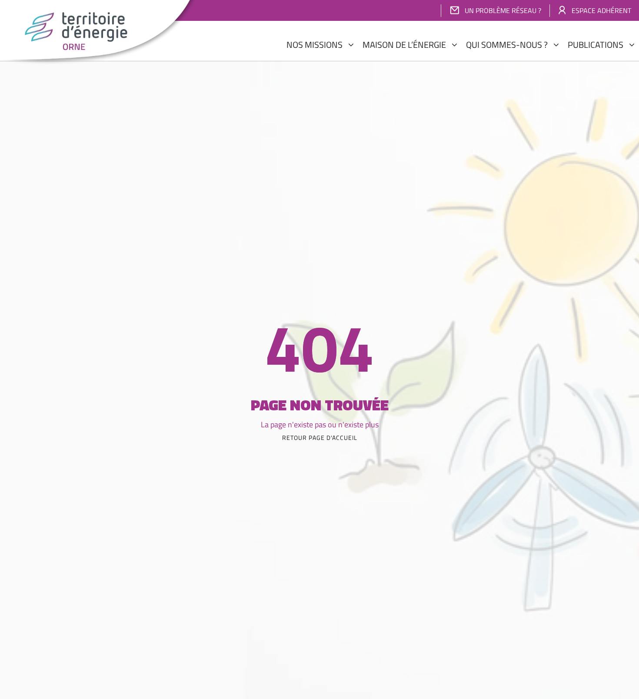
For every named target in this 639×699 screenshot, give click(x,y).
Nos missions (314, 44)
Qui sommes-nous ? (507, 44)
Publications (595, 44)
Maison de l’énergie (404, 44)
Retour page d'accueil (319, 437)
